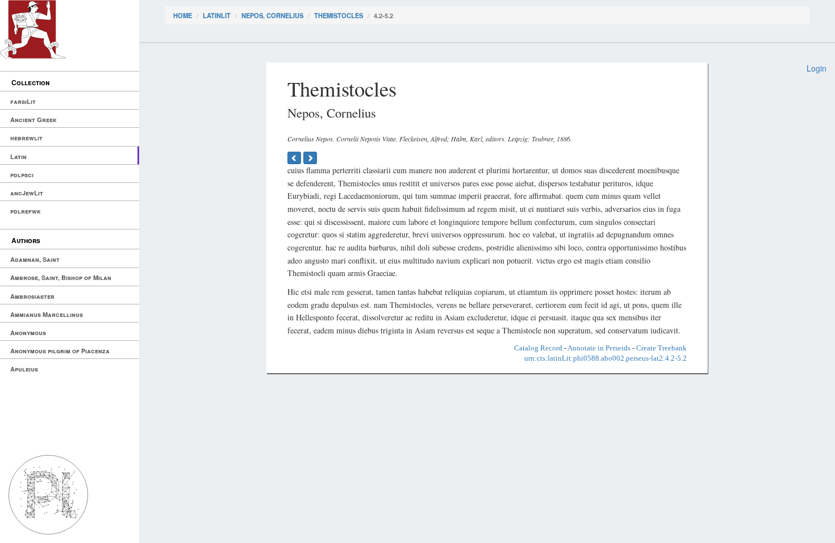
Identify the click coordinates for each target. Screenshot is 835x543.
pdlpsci (22, 174)
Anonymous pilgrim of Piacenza (60, 350)
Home (182, 15)
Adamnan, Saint (35, 259)
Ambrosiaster (32, 296)
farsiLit (23, 101)
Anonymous (28, 332)
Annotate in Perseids (599, 348)
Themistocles (338, 15)
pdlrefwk (25, 211)
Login (816, 68)
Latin (18, 156)
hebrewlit (26, 137)
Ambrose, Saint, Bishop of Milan (60, 277)
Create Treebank (661, 348)
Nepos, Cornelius (272, 15)
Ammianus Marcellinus (46, 314)
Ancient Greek (33, 119)
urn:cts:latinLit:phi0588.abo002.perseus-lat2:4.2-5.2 (605, 358)
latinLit (217, 15)
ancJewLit (26, 193)
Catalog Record (538, 348)
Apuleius (24, 369)
